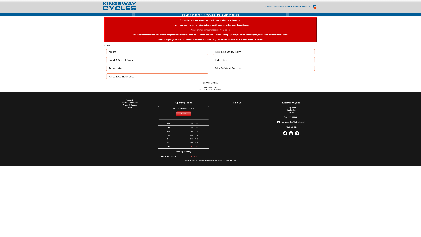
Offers (305, 6)
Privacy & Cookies (130, 105)
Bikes (267, 6)
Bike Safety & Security (228, 68)
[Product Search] (310, 6)
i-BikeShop (211, 160)
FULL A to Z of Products (210, 87)
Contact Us (130, 100)
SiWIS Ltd (232, 160)
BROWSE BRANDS (210, 83)
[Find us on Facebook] (285, 135)
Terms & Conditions (130, 102)
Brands (288, 6)
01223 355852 (292, 117)
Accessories (278, 6)
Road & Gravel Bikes (121, 60)
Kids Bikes (221, 60)
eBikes (112, 52)
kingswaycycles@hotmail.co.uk (292, 122)
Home (130, 107)
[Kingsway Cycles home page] (119, 6)
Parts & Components (121, 76)
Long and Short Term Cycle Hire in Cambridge (210, 14)
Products (107, 46)
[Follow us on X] (297, 135)
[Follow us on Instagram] (291, 135)
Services (296, 6)
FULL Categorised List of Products (210, 89)
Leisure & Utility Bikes (228, 52)
